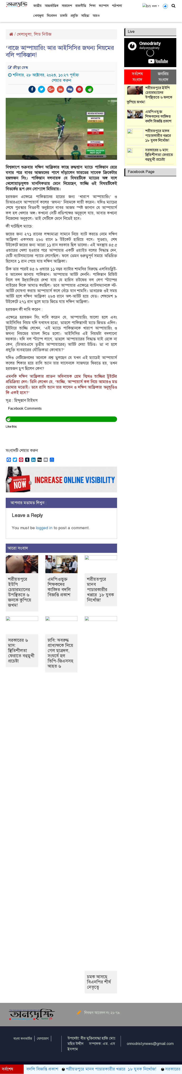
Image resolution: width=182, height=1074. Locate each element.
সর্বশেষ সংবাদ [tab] (137, 76)
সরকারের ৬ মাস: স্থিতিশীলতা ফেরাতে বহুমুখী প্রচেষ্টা (21, 650)
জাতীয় (37, 6)
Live (131, 31)
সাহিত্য (85, 16)
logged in (44, 527)
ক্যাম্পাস (104, 6)
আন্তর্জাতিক (52, 6)
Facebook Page (141, 171)
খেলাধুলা (38, 16)
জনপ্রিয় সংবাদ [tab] (163, 76)
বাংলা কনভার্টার (23, 1039)
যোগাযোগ (43, 1039)
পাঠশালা (117, 6)
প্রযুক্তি (74, 16)
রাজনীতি (80, 6)
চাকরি (63, 16)
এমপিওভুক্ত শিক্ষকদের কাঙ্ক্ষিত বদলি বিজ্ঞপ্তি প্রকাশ (59, 587)
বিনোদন (52, 16)
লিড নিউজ (42, 34)
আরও (96, 16)
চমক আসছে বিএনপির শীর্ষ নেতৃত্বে (99, 982)
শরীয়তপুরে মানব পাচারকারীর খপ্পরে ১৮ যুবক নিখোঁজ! (100, 589)
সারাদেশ (67, 6)
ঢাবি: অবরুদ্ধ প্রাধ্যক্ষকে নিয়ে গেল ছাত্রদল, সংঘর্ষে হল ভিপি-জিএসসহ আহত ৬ (60, 653)
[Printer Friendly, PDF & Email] (89, 89)
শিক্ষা (92, 6)
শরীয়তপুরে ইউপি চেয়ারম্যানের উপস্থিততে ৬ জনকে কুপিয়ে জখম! (19, 592)
